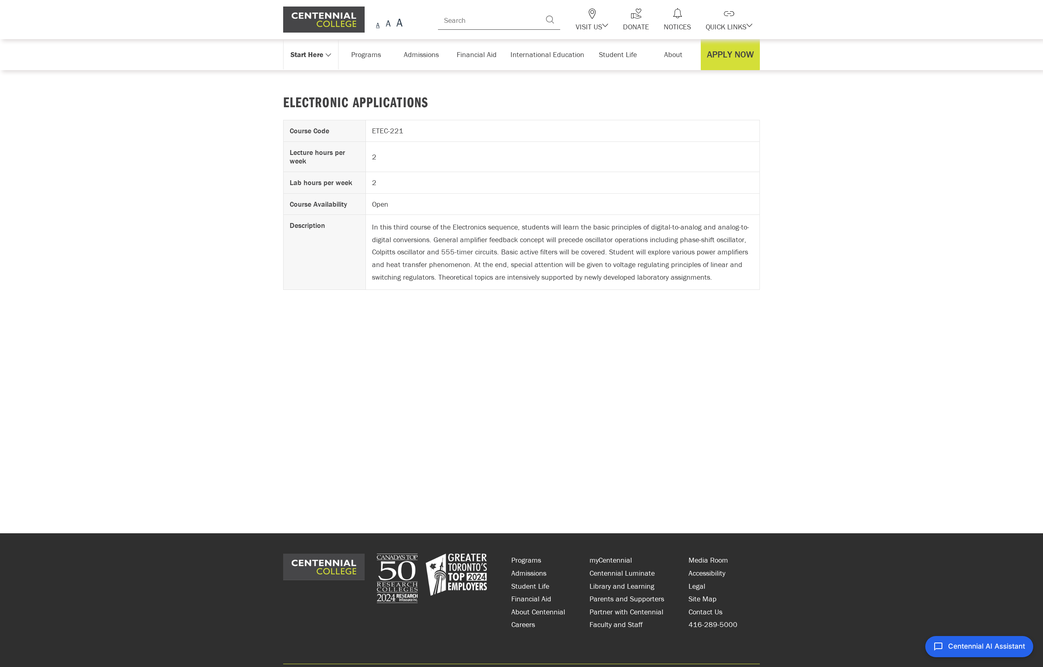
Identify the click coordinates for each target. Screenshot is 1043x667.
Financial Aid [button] (481, 54)
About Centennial (538, 611)
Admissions (528, 573)
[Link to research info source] (397, 579)
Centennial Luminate (622, 573)
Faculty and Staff (616, 624)
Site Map (703, 598)
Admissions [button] (424, 54)
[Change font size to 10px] (388, 24)
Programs (526, 560)
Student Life (530, 586)
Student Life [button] (619, 54)
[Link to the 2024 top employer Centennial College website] (456, 579)
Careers (523, 624)
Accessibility (707, 573)
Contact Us (705, 611)
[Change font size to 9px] (378, 24)
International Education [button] (550, 54)
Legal (697, 586)
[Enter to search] (566, 19)
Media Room (708, 560)
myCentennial (611, 560)
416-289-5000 (713, 624)
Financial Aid (531, 598)
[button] (606, 19)
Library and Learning (622, 586)
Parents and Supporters (627, 598)
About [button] (675, 54)
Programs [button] (368, 54)
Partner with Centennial (626, 611)
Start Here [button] (307, 54)
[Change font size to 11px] (398, 24)
